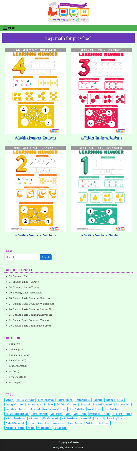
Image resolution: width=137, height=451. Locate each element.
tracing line (43, 423)
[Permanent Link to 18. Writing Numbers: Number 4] (35, 91)
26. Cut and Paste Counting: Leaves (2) (30, 309)
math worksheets (69, 418)
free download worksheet (55, 409)
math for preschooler (15, 418)
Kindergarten (17, 366)
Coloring (14, 349)
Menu (11, 28)
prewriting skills (114, 418)
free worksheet (94, 409)
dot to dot (49, 404)
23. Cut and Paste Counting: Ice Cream (30, 325)
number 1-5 (86, 418)
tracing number (75, 423)
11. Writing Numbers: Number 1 (101, 235)
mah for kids (56, 413)
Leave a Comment (48, 50)
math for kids (80, 413)
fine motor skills (123, 404)
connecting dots (83, 400)
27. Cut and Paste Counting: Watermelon (31, 303)
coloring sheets (65, 400)
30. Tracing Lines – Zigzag (24, 287)
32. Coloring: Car (18, 276)
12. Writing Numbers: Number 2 (35, 235)
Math (22, 56)
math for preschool (121, 413)
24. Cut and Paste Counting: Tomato (29, 320)
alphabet (9, 400)
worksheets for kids (15, 427)
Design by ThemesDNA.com (68, 447)
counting (98, 400)
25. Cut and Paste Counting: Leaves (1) (30, 314)
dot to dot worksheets (67, 404)
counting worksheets (15, 404)
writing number (44, 427)
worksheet (90, 423)
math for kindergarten (99, 413)
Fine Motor (15, 360)
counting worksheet (114, 400)
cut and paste (34, 404)
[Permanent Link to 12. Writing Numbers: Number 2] (35, 189)
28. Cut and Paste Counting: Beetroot (30, 298)
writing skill (60, 427)
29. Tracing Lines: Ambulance (25, 292)
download (85, 404)
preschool (99, 418)
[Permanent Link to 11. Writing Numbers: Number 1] (101, 189)
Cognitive (14, 344)
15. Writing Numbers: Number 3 (101, 137)
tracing (30, 423)
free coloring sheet (14, 409)
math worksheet (50, 418)
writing (30, 427)
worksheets (104, 423)
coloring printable (46, 400)
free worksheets (112, 409)
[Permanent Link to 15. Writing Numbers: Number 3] (101, 91)
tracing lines (58, 423)
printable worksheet (15, 423)
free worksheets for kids (17, 413)
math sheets (34, 418)
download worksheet (102, 404)
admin (17, 50)
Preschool (34, 56)
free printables (77, 409)
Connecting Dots (18, 355)
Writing (46, 56)
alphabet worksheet (26, 400)
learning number (39, 413)
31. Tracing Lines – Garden (24, 281)
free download (33, 409)
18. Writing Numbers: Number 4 (35, 137)
